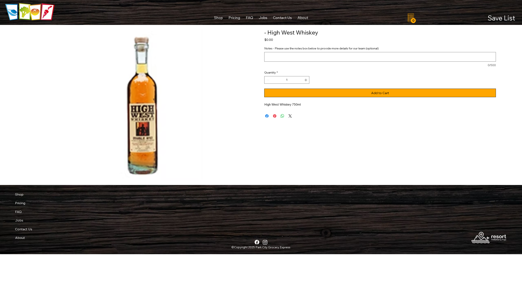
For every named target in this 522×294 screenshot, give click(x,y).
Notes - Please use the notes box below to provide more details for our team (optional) (321, 48)
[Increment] (306, 80)
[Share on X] (290, 116)
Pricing (20, 203)
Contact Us (23, 229)
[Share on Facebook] (266, 116)
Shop (19, 194)
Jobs (19, 220)
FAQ (18, 212)
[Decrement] (267, 80)
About (20, 238)
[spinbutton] (287, 80)
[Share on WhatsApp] (282, 116)
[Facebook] (257, 242)
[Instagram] (265, 242)
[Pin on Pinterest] (274, 116)
